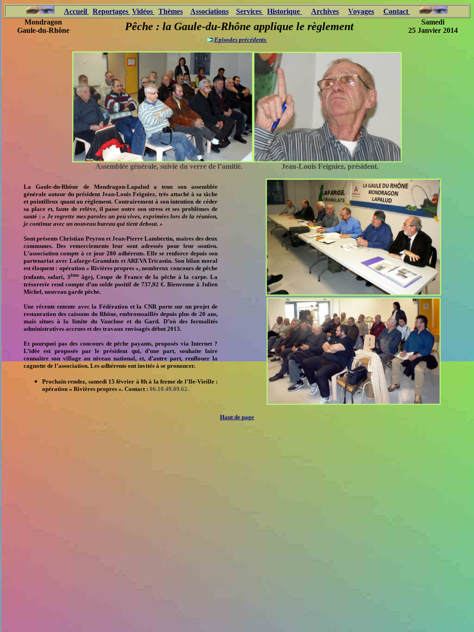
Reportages (111, 11)
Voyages (361, 11)
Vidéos (143, 11)
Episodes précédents (241, 39)
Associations (209, 11)
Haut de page (237, 417)
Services (249, 11)
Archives (325, 11)
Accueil (75, 11)
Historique (284, 11)
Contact (396, 11)
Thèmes (170, 11)
